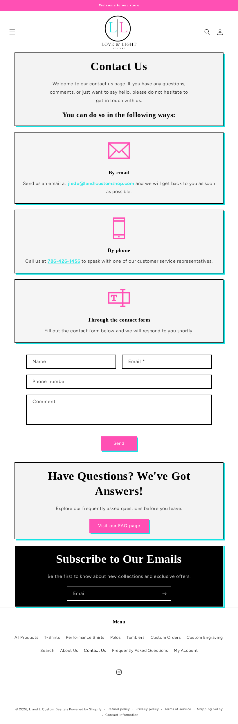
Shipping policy (210, 709)
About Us (69, 650)
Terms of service (178, 709)
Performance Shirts (85, 637)
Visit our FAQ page (119, 525)
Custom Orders (166, 637)
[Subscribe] (164, 594)
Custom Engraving (205, 637)
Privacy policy (147, 709)
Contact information (121, 715)
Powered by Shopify (85, 709)
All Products (26, 637)
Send (119, 443)
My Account (186, 650)
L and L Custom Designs (49, 709)
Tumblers (136, 637)
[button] (12, 32)
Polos (115, 637)
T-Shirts (52, 637)
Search (47, 650)
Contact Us (95, 650)
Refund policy (119, 709)
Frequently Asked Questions (140, 650)
